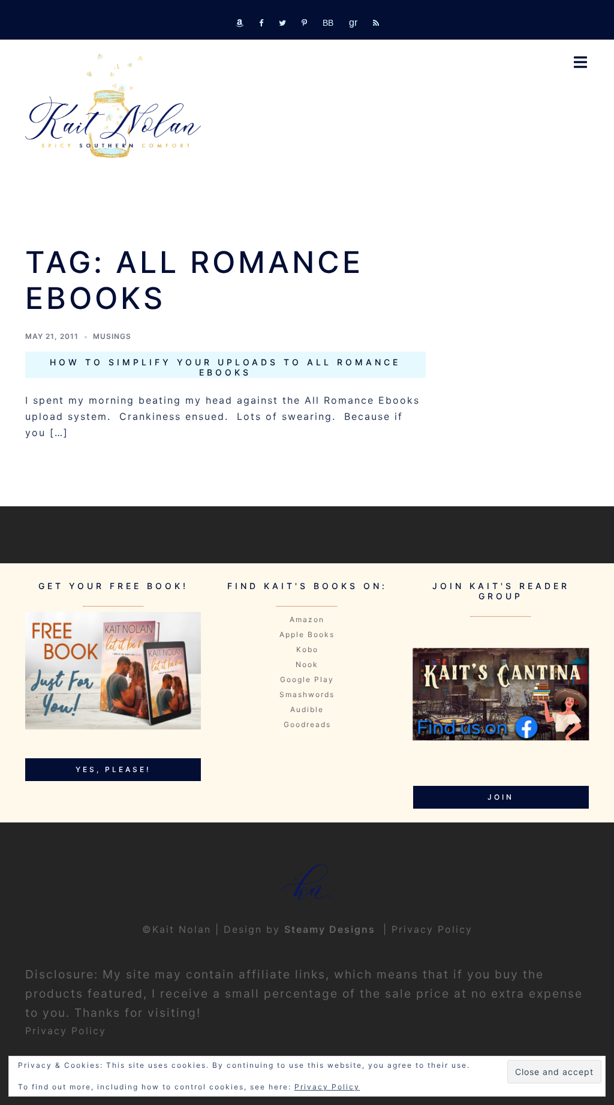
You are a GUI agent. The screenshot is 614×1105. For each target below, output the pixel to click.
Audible (307, 709)
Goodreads (307, 724)
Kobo (307, 649)
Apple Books (307, 634)
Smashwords (307, 694)
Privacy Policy (432, 929)
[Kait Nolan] (113, 106)
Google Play (307, 679)
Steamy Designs (331, 929)
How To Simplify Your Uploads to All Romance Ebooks (225, 367)
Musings (112, 336)
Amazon (307, 619)
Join (500, 796)
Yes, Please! (113, 769)
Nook (307, 664)
